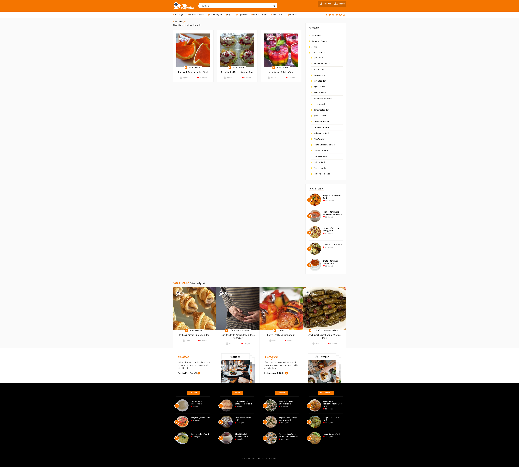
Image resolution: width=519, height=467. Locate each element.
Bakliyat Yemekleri (322, 63)
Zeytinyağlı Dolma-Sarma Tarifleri (325, 330)
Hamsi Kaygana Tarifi (332, 434)
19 (237, 439)
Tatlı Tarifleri (319, 162)
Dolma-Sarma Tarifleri (323, 98)
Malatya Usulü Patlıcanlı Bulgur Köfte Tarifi (332, 403)
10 (326, 409)
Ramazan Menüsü (319, 41)
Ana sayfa (178, 22)
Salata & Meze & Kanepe (324, 145)
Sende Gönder (260, 15)
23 (326, 266)
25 (326, 247)
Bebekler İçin (319, 69)
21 (200, 78)
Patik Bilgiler (317, 35)
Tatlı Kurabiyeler (195, 330)
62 (193, 437)
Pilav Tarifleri (319, 139)
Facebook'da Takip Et (187, 373)
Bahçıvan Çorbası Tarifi (200, 418)
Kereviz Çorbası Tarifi (200, 434)
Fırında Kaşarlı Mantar (332, 245)
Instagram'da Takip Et (274, 373)
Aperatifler (318, 58)
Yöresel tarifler (320, 168)
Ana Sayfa (179, 15)
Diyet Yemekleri (320, 92)
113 (326, 201)
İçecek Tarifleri (320, 116)
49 (326, 233)
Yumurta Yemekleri (322, 174)
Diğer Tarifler (319, 87)
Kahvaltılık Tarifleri (322, 121)
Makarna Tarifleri (321, 133)
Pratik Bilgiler (215, 15)
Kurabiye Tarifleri (321, 127)
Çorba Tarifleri (320, 81)
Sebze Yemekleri (321, 156)
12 (282, 423)
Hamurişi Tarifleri (321, 110)
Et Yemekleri (319, 104)
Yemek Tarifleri (196, 15)
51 (193, 420)
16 (326, 217)
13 (282, 439)
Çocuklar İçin (319, 75)
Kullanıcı (293, 15)
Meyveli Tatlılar (194, 67)
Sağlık (230, 15)
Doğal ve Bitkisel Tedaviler (239, 330)
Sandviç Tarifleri (321, 150)
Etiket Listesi (278, 15)
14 (237, 423)
